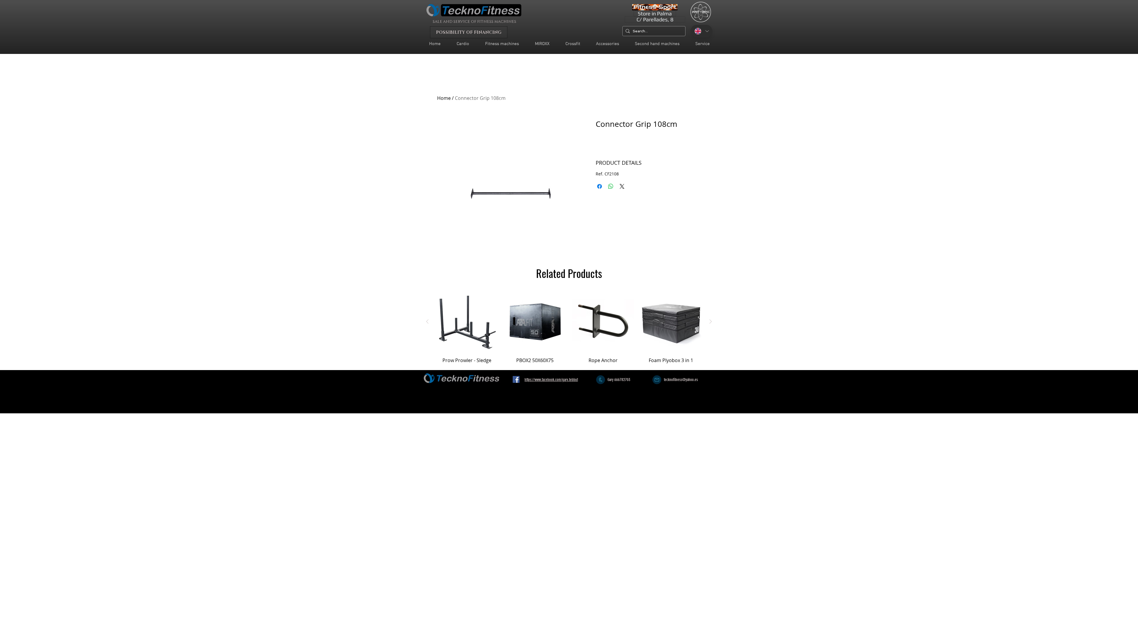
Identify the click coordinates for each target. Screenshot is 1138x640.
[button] (702, 44)
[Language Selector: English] (701, 31)
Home (444, 98)
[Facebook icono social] (516, 379)
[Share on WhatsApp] (610, 186)
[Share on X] (622, 186)
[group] (569, 329)
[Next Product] (710, 321)
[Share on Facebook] (599, 186)
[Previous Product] (427, 321)
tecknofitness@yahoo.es (681, 379)
